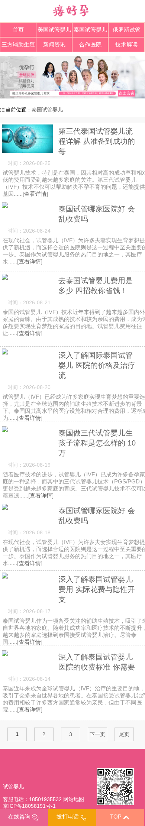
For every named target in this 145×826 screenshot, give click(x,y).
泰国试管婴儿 (47, 110)
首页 (18, 29)
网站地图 (73, 799)
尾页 (124, 734)
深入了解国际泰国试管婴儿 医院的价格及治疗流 (96, 365)
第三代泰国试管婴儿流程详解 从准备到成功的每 (96, 141)
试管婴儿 (13, 787)
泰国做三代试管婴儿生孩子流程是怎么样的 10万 (97, 443)
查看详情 (35, 194)
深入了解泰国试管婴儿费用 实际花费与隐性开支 (96, 589)
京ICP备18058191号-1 (29, 806)
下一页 (97, 734)
